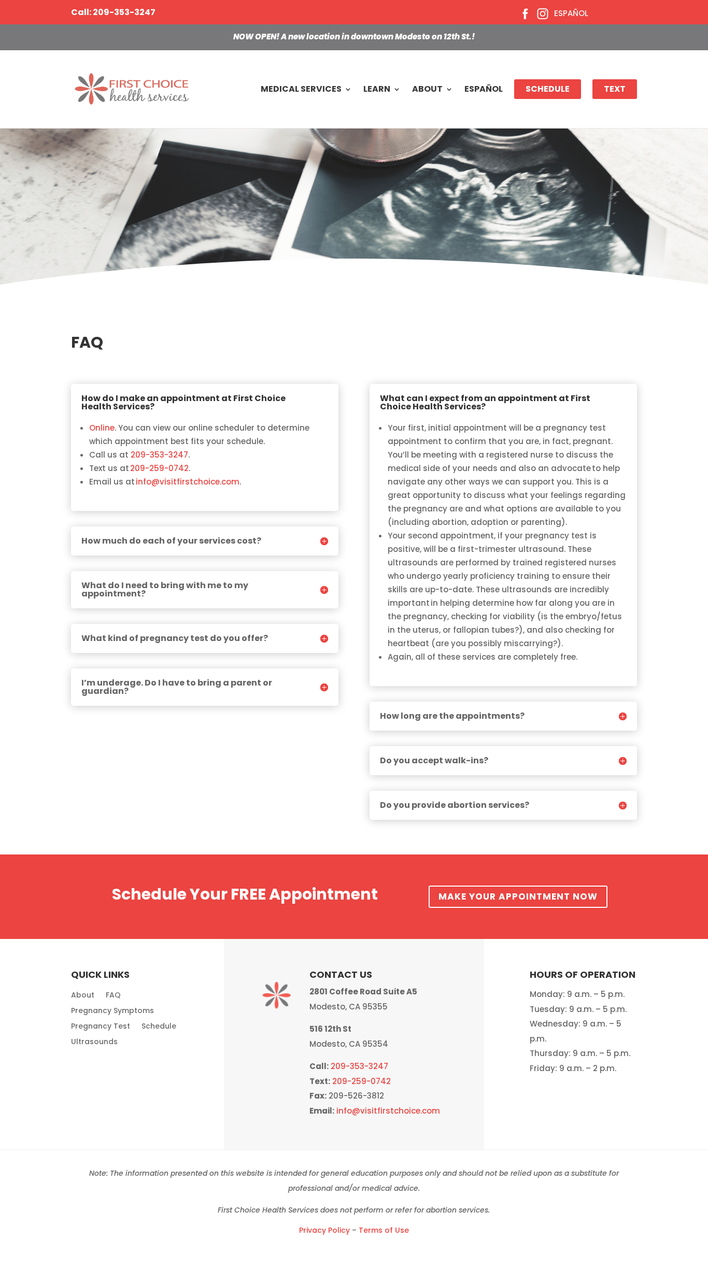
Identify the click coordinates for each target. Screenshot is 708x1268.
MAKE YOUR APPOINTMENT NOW (518, 896)
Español (571, 13)
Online (102, 427)
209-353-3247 (159, 454)
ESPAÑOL (483, 89)
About (82, 995)
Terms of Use (384, 1230)
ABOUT (427, 89)
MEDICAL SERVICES (301, 89)
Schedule (158, 1026)
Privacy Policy (324, 1230)
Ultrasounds (94, 1042)
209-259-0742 (159, 468)
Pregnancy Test (100, 1026)
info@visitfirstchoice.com (187, 481)
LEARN (376, 89)
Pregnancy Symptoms (112, 1011)
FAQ (113, 995)
